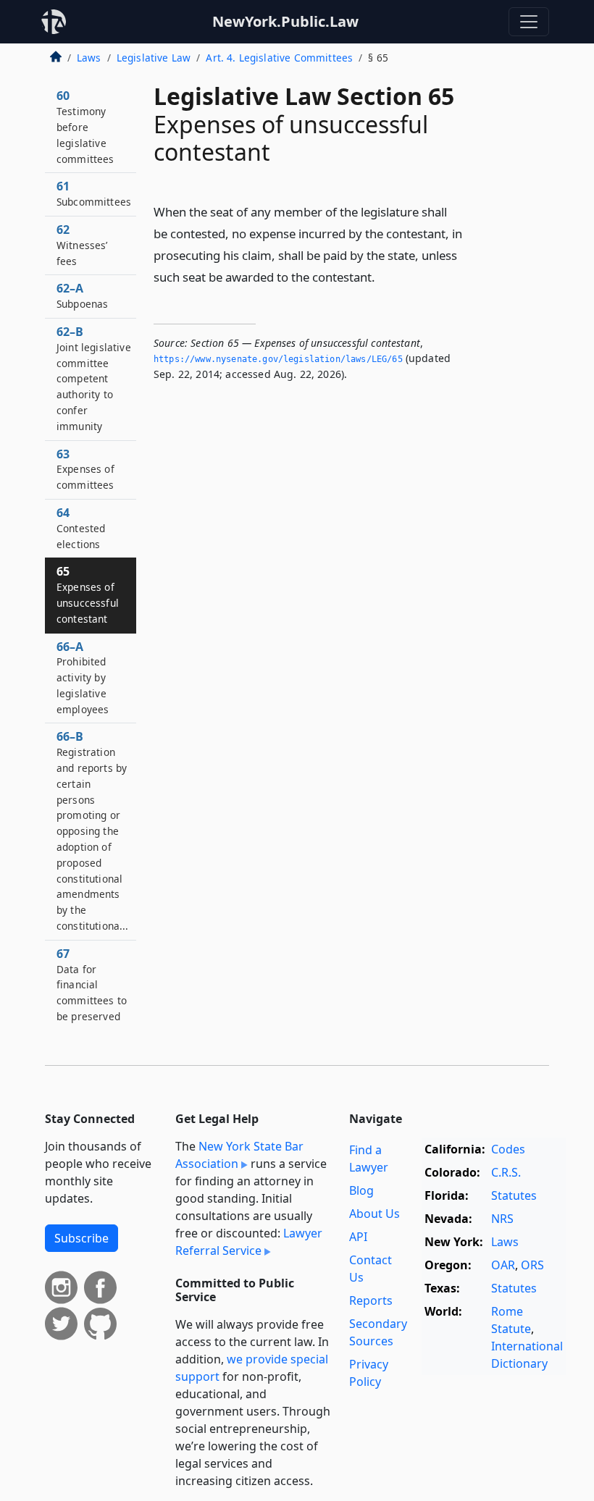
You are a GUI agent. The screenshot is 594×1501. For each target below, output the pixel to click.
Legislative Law (154, 57)
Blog (361, 1190)
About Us (374, 1214)
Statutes (514, 1195)
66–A (83, 677)
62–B (94, 378)
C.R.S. (506, 1172)
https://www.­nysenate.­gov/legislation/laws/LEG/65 (278, 359)
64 (81, 528)
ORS (532, 1265)
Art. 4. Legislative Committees (279, 57)
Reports (371, 1300)
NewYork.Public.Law (285, 21)
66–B (93, 830)
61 (94, 193)
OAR (503, 1265)
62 (82, 245)
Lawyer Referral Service (248, 1241)
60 (85, 126)
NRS (502, 1219)
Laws (89, 57)
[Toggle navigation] (529, 21)
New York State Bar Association (239, 1155)
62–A (82, 295)
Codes (508, 1149)
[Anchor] (383, 276)
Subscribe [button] (81, 1238)
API (358, 1237)
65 (88, 594)
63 (85, 469)
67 (92, 984)
